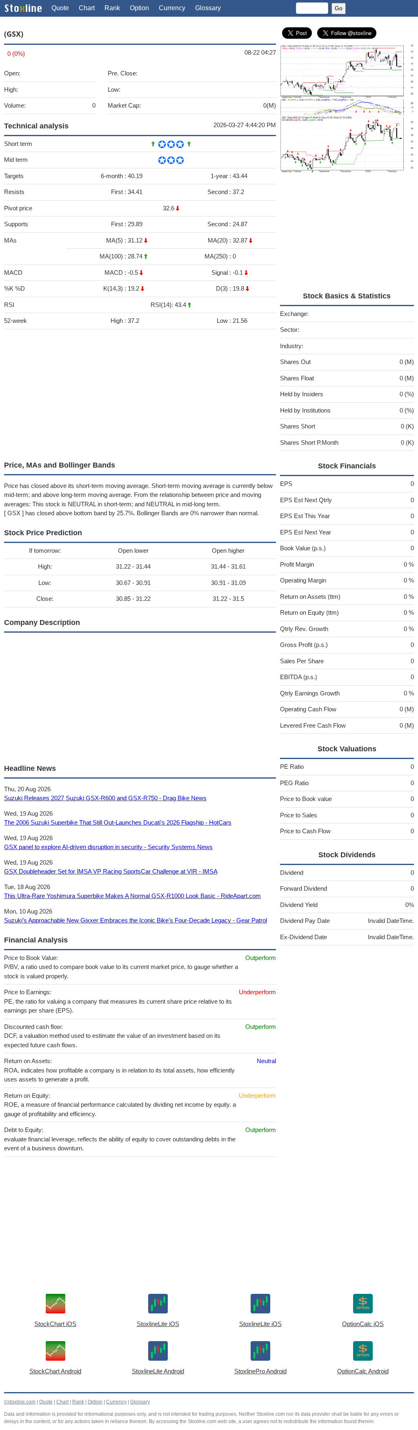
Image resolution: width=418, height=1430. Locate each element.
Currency (172, 7)
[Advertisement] (140, 393)
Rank (112, 7)
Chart (87, 7)
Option (139, 7)
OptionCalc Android (363, 1371)
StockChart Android (55, 1371)
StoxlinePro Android (260, 1371)
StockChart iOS (55, 1323)
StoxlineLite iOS (158, 1323)
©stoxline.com (20, 1402)
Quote (60, 7)
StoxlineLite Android (158, 1371)
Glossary (208, 7)
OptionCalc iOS (363, 1323)
